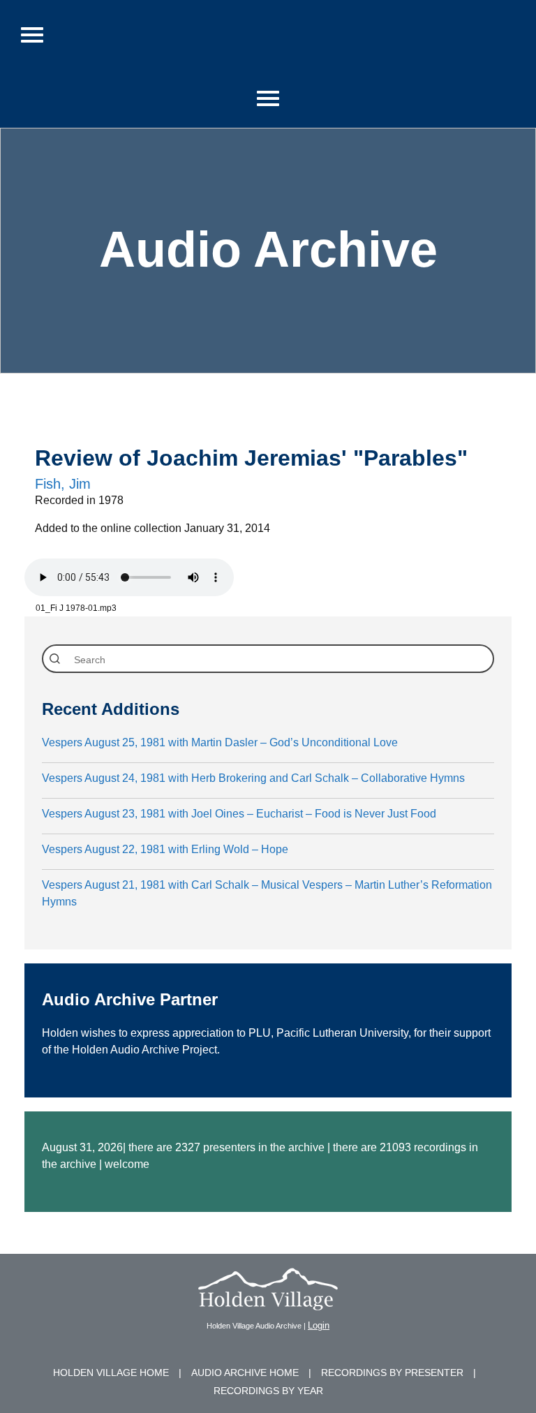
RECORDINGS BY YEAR (268, 1390)
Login (318, 1325)
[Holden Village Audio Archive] (268, 1301)
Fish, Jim (63, 483)
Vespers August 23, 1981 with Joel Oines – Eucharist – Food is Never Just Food (239, 814)
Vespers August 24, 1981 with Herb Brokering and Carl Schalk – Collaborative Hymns (253, 778)
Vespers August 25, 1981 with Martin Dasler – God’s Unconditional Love (220, 742)
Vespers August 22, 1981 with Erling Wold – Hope (165, 849)
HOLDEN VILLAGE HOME (111, 1372)
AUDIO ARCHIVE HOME (245, 1372)
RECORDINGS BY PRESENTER (392, 1372)
